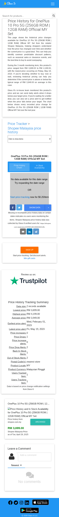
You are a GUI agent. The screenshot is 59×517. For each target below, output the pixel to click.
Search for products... (13, 16)
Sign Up (29, 250)
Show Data (34, 207)
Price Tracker (17, 124)
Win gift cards (29, 258)
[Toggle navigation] (53, 4)
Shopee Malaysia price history (24, 130)
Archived (40, 422)
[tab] (19, 167)
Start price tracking (19, 197)
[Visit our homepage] (9, 3)
